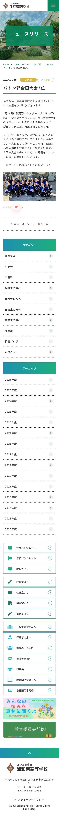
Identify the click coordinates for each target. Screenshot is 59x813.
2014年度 (11, 508)
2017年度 (11, 475)
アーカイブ (30, 368)
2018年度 (11, 465)
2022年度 (11, 422)
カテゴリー (29, 245)
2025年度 (11, 390)
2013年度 (11, 518)
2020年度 (11, 443)
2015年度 (11, 497)
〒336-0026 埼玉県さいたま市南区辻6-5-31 (29, 781)
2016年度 (11, 486)
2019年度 (11, 454)
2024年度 (11, 401)
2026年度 (11, 379)
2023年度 (11, 411)
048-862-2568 (32, 787)
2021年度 (11, 433)
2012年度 (11, 529)
